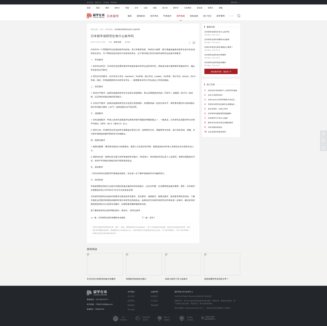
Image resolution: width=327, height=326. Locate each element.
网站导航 (234, 2)
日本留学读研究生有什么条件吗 (216, 31)
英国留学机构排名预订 (136, 278)
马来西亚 (187, 7)
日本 (136, 7)
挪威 (221, 7)
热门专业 (207, 15)
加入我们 (131, 296)
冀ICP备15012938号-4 (184, 291)
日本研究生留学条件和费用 (215, 54)
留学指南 (181, 15)
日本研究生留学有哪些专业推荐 (111, 217)
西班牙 (176, 7)
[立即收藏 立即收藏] (323, 147)
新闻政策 (141, 15)
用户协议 (131, 309)
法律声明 (154, 291)
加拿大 (117, 7)
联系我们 (131, 300)
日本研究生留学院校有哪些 (215, 62)
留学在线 (90, 2)
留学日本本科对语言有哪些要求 (220, 122)
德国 (155, 7)
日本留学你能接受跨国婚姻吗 (219, 113)
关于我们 (131, 291)
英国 (98, 7)
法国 (145, 7)
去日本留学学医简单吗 (217, 131)
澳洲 (107, 7)
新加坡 (199, 7)
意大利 (165, 7)
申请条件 (167, 15)
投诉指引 (154, 296)
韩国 (127, 7)
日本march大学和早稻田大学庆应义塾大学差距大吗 (223, 99)
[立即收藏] (323, 147)
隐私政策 (131, 305)
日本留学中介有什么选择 (218, 118)
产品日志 (154, 300)
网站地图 (154, 305)
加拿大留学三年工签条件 (176, 278)
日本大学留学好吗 (215, 95)
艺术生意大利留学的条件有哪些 (101, 278)
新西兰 (210, 7)
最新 (130, 15)
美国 (88, 7)
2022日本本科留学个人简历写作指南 (222, 90)
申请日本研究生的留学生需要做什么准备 (223, 104)
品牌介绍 (98, 2)
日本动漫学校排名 (215, 127)
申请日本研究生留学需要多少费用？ (218, 47)
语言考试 (154, 15)
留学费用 (221, 15)
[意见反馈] (323, 140)
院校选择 (194, 15)
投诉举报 (114, 2)
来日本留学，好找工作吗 (218, 108)
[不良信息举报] (323, 133)
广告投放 (106, 2)
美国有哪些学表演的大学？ (216, 278)
